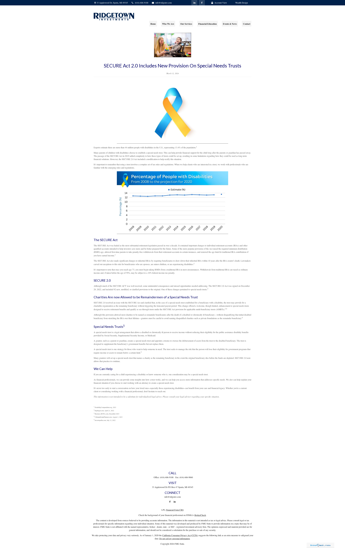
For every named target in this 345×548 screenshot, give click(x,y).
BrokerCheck (200, 515)
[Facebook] (202, 2)
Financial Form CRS (175, 509)
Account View (220, 2)
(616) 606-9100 (141, 2)
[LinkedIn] (194, 2)
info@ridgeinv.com (163, 2)
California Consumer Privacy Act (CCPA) (180, 535)
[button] (153, 24)
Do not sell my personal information (174, 538)
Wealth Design (241, 2)
